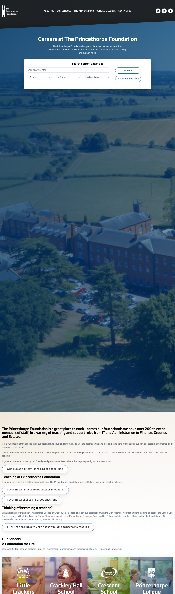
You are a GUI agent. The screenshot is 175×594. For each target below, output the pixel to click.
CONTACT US (124, 11)
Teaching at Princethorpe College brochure (35, 490)
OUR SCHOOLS (64, 11)
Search (128, 70)
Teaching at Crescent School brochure (32, 500)
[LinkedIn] (158, 10)
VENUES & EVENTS (106, 11)
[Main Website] (164, 10)
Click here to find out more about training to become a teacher (48, 527)
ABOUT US (49, 11)
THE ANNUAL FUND (84, 11)
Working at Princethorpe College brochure (35, 469)
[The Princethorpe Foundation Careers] (21, 11)
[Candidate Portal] (170, 10)
